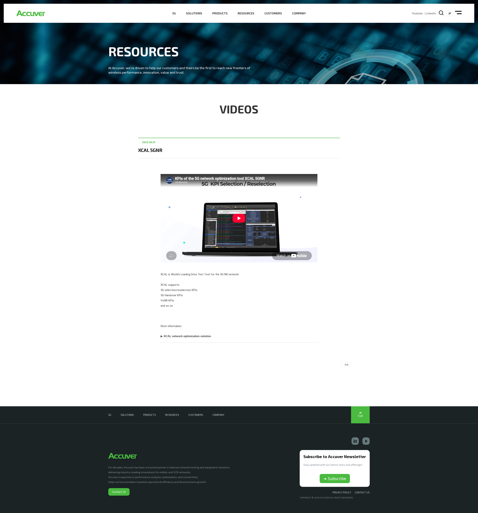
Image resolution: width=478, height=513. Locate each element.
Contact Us (119, 492)
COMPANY (299, 13)
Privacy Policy (342, 492)
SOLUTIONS (194, 13)
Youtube (417, 13)
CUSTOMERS (273, 13)
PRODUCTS (220, 13)
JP (449, 13)
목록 (346, 364)
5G (174, 13)
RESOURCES (246, 13)
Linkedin (430, 13)
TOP (360, 416)
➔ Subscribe (334, 478)
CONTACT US (362, 492)
